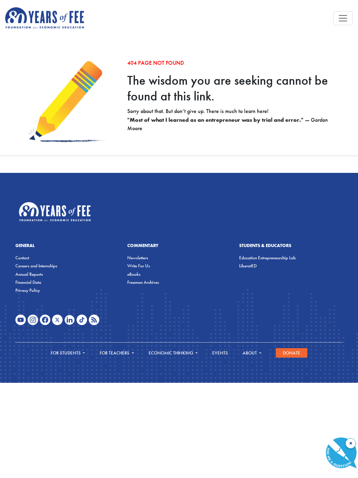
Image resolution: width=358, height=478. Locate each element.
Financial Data (28, 282)
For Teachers (115, 353)
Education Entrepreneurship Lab (267, 257)
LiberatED (248, 265)
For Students (66, 353)
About (250, 353)
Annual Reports (29, 274)
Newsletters (137, 257)
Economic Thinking (171, 353)
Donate (291, 353)
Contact (22, 257)
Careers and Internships (36, 265)
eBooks (134, 274)
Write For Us (138, 265)
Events (220, 353)
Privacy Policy (27, 290)
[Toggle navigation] (343, 18)
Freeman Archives (143, 282)
